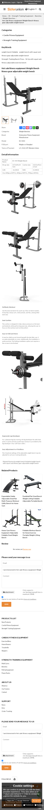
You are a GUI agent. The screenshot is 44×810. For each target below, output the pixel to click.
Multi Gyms (5, 663)
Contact (4, 692)
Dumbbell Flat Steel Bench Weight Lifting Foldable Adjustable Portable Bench (32, 498)
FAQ (3, 708)
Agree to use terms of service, (19, 599)
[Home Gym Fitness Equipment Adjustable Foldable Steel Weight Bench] (11, 518)
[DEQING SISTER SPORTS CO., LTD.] (16, 9)
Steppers (4, 651)
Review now (27, 549)
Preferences (29, 805)
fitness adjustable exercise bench (14, 63)
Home (4, 16)
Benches (38, 16)
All (9, 16)
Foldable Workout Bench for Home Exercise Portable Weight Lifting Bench (32, 534)
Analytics (19, 805)
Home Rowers (6, 644)
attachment (9, 592)
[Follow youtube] (14, 779)
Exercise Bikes (6, 641)
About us (4, 686)
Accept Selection (23, 801)
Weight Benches (9, 18)
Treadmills (5, 647)
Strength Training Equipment (22, 16)
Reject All (10, 801)
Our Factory (6, 689)
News (3, 705)
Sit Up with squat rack (33, 59)
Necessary (9, 805)
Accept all (36, 801)
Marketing (40, 805)
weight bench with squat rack (30, 52)
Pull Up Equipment (7, 670)
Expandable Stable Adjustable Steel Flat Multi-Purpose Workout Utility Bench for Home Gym (10, 501)
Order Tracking (7, 711)
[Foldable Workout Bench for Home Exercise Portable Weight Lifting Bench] (32, 518)
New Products (6, 622)
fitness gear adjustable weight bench (15, 56)
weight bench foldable (10, 52)
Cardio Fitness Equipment (10, 625)
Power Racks (6, 673)
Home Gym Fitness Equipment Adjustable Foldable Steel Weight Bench (10, 534)
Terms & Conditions (30, 599)
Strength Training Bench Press (13, 59)
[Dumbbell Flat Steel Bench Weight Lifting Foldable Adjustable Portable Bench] (32, 484)
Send (6, 604)
